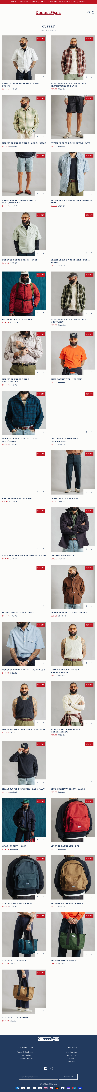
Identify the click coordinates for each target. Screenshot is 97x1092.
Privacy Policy (25, 1055)
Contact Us (71, 1055)
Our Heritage (71, 1052)
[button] (89, 13)
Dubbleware (52, 1084)
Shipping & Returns (25, 1058)
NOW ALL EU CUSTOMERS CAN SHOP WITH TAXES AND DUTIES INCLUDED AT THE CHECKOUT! (48, 2)
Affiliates (71, 1061)
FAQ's (71, 1058)
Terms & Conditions (25, 1052)
